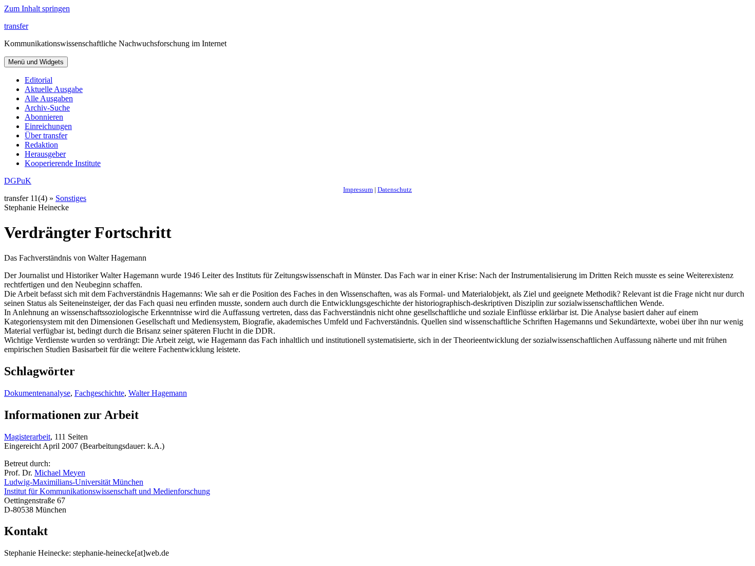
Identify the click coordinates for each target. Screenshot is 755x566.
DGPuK (17, 180)
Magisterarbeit (27, 436)
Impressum (358, 189)
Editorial (38, 80)
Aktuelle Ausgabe (54, 89)
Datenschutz (395, 189)
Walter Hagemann (157, 393)
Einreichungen (48, 126)
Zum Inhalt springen (37, 8)
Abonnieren (44, 117)
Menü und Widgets (36, 62)
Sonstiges (70, 198)
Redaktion (41, 144)
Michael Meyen (59, 472)
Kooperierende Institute (63, 163)
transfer (16, 26)
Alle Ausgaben (49, 98)
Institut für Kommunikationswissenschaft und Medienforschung (107, 491)
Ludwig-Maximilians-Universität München (73, 482)
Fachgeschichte (99, 393)
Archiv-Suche (47, 107)
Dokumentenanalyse (37, 393)
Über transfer (46, 135)
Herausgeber (45, 154)
